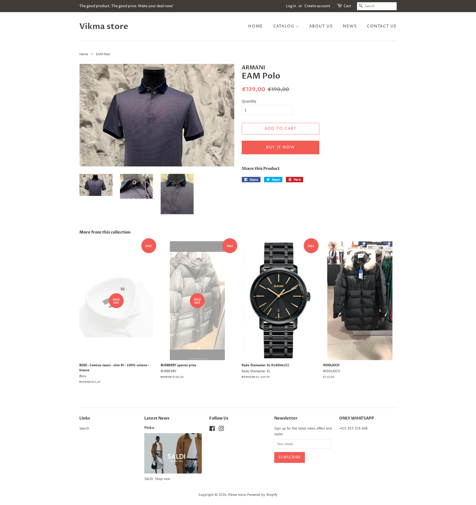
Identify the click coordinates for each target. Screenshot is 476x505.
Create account (317, 6)
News (350, 26)
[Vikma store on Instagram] (221, 429)
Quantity (249, 101)
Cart (347, 6)
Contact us (382, 26)
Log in (291, 6)
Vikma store (103, 26)
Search (84, 428)
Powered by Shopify (262, 494)
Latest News (156, 418)
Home (255, 26)
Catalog (284, 26)
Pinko (149, 428)
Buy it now (280, 147)
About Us (321, 26)
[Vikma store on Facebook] (212, 429)
